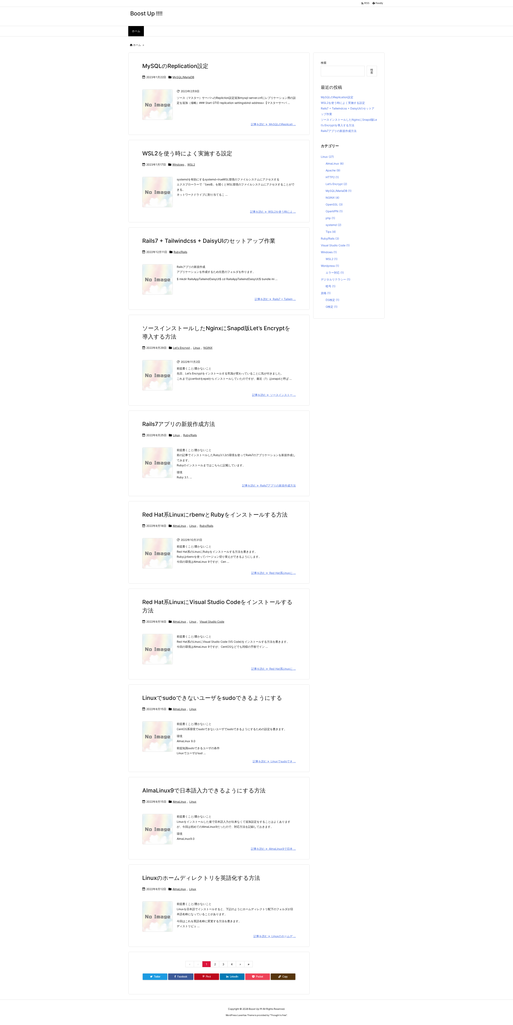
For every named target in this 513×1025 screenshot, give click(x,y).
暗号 (330, 286)
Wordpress (330, 265)
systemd (333, 225)
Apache (333, 170)
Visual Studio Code (212, 621)
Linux (196, 347)
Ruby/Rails (180, 252)
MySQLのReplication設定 (175, 66)
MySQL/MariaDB (183, 77)
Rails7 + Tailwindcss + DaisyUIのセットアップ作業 (208, 240)
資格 (326, 293)
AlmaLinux (179, 525)
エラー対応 (335, 272)
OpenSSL (334, 204)
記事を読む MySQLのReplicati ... (273, 124)
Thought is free (278, 1015)
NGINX (207, 347)
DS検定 (332, 300)
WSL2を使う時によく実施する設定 (187, 153)
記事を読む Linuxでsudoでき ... (274, 761)
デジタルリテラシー (335, 279)
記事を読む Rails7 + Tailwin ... (275, 299)
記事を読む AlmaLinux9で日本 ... (273, 848)
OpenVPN (334, 211)
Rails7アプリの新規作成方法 (178, 424)
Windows (178, 164)
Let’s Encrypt (181, 347)
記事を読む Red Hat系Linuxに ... (273, 573)
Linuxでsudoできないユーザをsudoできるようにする (212, 697)
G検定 (331, 306)
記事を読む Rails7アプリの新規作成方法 (269, 485)
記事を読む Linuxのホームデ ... (274, 936)
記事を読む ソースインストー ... (274, 395)
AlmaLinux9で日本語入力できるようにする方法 (204, 790)
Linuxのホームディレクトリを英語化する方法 (201, 877)
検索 (323, 62)
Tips (331, 231)
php (330, 218)
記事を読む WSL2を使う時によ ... (273, 211)
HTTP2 (332, 177)
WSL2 (191, 164)
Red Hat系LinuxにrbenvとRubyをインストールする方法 (215, 514)
